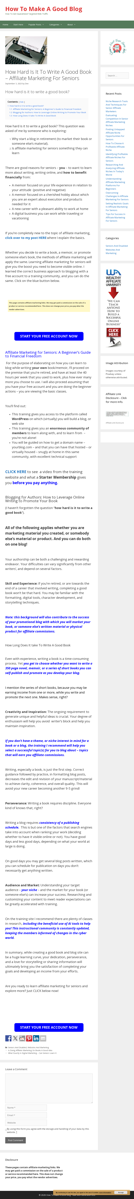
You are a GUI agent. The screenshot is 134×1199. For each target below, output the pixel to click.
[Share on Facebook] (8, 1038)
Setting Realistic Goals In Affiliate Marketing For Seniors (117, 207)
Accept (121, 1192)
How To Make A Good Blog (43, 9)
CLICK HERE (15, 471)
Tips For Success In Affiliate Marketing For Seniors (115, 217)
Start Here (18, 24)
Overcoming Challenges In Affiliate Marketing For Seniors (117, 196)
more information (105, 1192)
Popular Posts (34, 24)
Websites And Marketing (38, 1047)
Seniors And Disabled (17, 1047)
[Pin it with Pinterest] (29, 1038)
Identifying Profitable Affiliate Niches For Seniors (117, 157)
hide (22, 102)
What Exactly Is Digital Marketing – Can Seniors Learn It (32, 1053)
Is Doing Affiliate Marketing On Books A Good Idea (30, 1050)
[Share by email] (43, 1038)
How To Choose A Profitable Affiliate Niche (115, 146)
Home (5, 24)
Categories (54, 24)
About (70, 24)
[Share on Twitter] (15, 1038)
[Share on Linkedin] (36, 1038)
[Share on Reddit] (22, 1038)
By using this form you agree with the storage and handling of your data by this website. (48, 1130)
